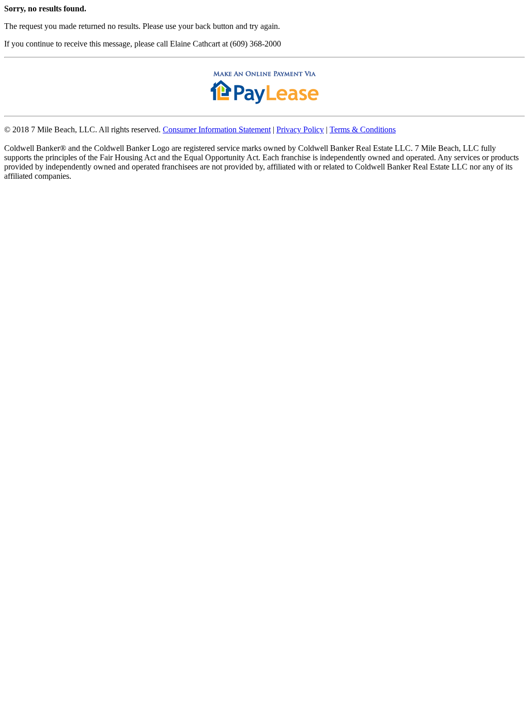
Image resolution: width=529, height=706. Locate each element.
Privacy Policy (300, 129)
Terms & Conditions (363, 129)
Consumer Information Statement (217, 129)
